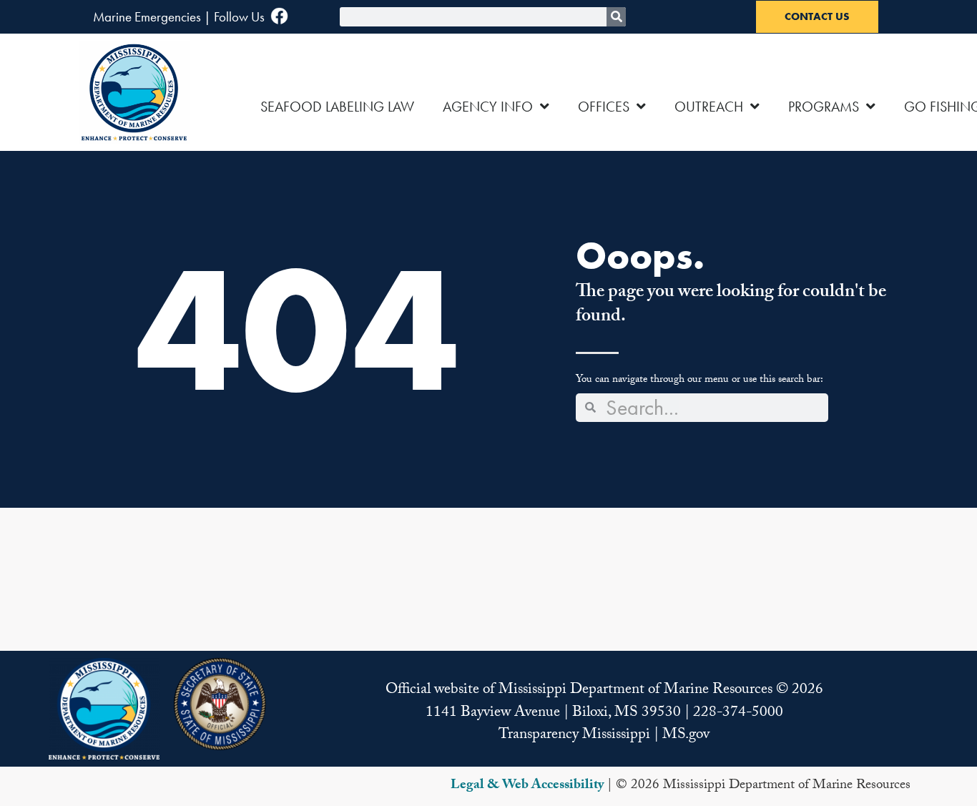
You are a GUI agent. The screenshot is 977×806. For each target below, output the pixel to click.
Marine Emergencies (147, 17)
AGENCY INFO (488, 106)
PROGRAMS (823, 106)
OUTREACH (708, 106)
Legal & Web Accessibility (527, 786)
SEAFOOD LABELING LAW (337, 106)
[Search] (616, 16)
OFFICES (603, 106)
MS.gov (686, 736)
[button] (104, 709)
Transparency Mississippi (574, 736)
